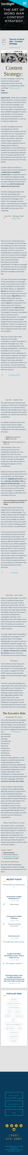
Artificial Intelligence (14, 1003)
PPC (13, 1020)
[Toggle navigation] (18, 4)
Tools (18, 1151)
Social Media (13, 1032)
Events (17, 1012)
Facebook (8, 1016)
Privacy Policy (10, 1149)
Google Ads (18, 1016)
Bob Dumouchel (16, 47)
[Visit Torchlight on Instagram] (16, 1126)
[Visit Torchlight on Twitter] (11, 1126)
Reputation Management (13, 1024)
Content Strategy (13, 1007)
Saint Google (10, 1028)
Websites (13, 1041)
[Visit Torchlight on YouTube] (14, 1130)
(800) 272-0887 (14, 1137)
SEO (19, 1028)
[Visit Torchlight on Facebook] (7, 1126)
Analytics (13, 999)
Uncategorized (13, 1036)
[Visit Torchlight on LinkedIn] (21, 1126)
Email (9, 1012)
